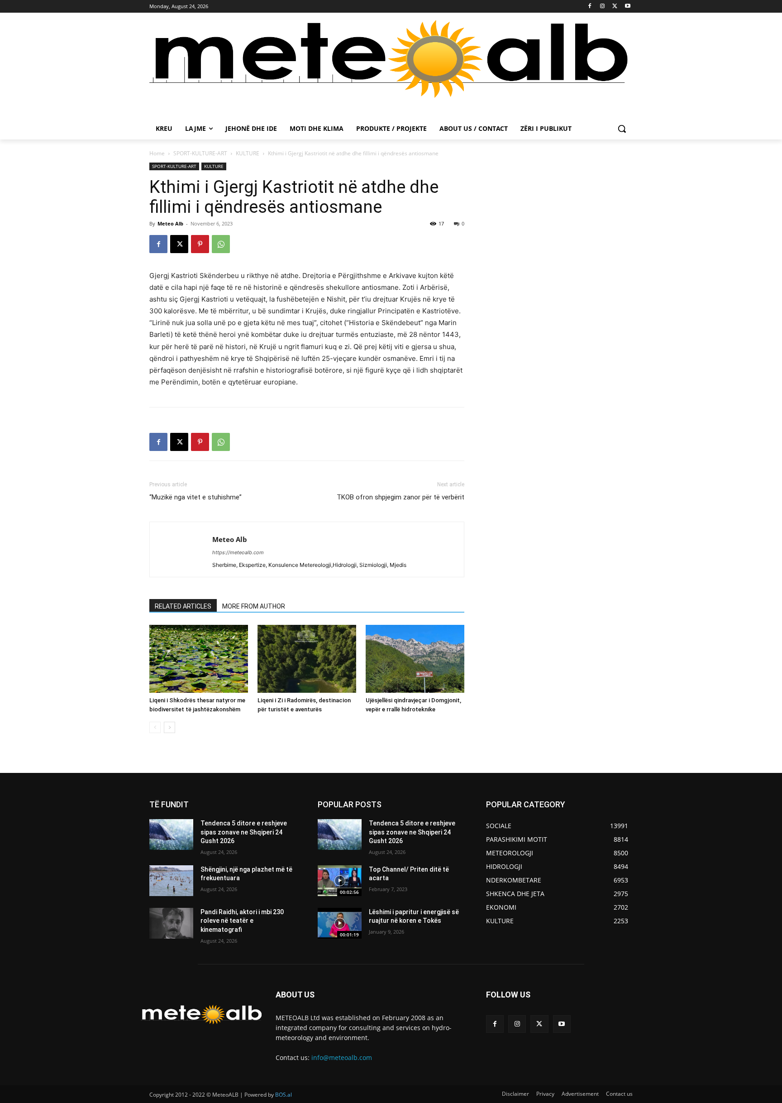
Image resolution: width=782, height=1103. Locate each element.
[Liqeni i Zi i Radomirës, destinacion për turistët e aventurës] (306, 659)
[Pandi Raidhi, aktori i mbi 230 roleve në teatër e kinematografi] (171, 923)
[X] (615, 6)
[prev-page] (155, 727)
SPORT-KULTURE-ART (200, 153)
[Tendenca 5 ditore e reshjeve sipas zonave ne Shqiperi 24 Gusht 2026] (171, 834)
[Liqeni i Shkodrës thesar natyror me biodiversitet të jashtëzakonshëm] (198, 659)
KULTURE (247, 153)
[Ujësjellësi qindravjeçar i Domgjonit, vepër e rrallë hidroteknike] (415, 659)
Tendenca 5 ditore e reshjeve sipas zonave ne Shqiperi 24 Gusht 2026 (243, 832)
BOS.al (283, 1094)
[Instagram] (602, 6)
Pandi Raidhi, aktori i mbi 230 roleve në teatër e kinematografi (242, 920)
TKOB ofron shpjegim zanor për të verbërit (400, 497)
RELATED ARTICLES (183, 606)
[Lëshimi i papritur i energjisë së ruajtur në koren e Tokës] (340, 923)
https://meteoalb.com (238, 552)
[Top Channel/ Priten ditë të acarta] (340, 880)
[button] (622, 128)
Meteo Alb (170, 223)
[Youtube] (627, 6)
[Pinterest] (200, 244)
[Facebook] (590, 6)
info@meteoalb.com (341, 1057)
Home (157, 153)
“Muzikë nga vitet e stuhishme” (195, 497)
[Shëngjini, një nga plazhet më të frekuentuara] (171, 880)
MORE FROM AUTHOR (253, 606)
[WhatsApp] (221, 244)
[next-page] (169, 727)
